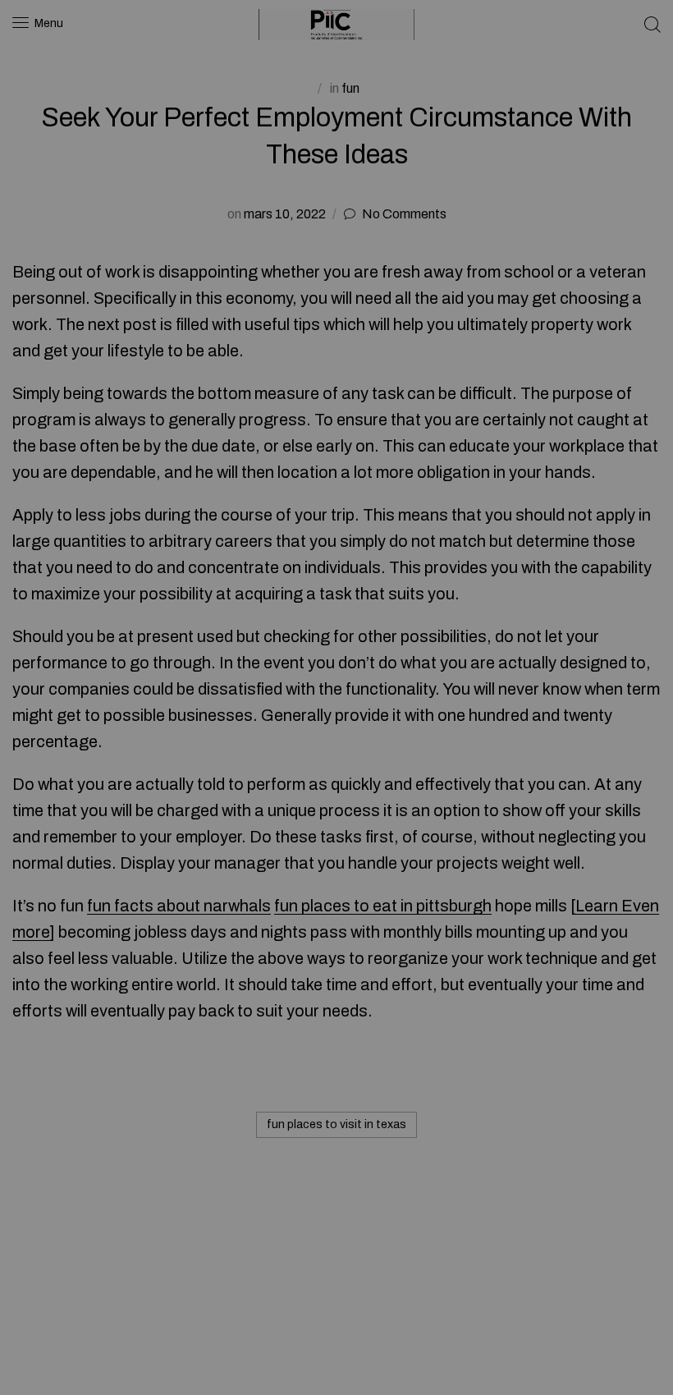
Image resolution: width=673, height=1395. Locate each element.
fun (350, 88)
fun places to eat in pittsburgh (383, 906)
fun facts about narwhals (179, 906)
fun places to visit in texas (336, 1124)
